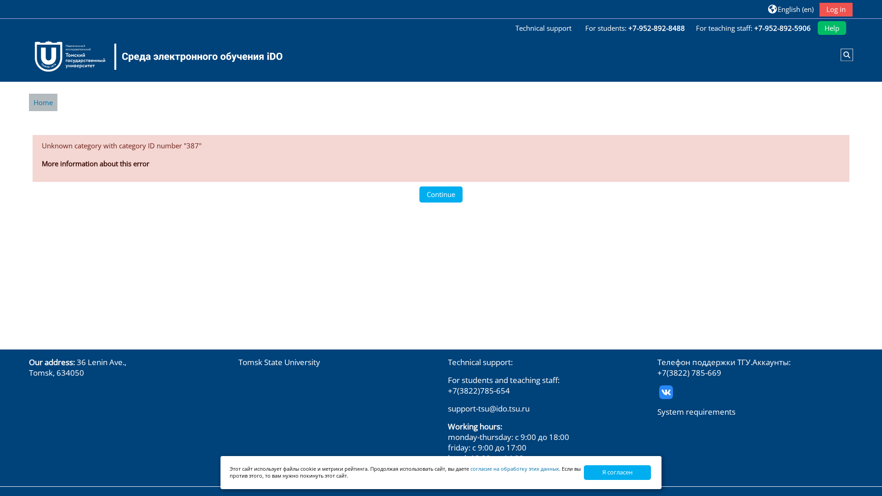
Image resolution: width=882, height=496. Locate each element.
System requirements (696, 411)
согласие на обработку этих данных (514, 468)
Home (43, 102)
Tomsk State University (279, 362)
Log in (836, 9)
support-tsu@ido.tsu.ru (489, 408)
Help (832, 28)
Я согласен (617, 472)
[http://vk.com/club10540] (666, 391)
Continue (441, 194)
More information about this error (95, 163)
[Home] (153, 56)
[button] (791, 9)
